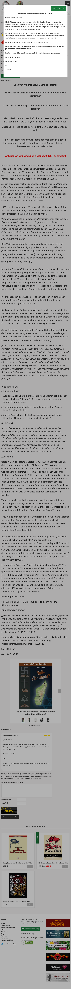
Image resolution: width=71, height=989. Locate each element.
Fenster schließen (58, 8)
